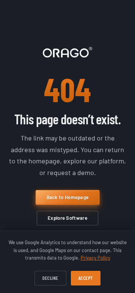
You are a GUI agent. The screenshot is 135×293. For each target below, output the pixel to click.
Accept (85, 278)
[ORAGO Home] (67, 52)
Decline (50, 278)
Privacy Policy (95, 258)
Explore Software (67, 218)
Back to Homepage (67, 197)
